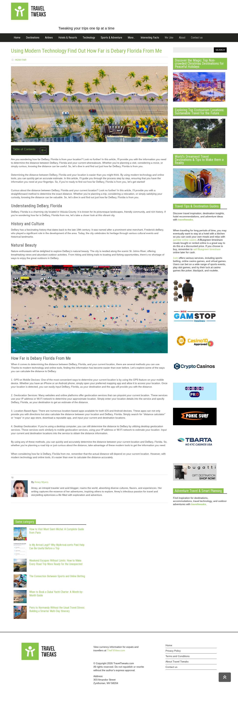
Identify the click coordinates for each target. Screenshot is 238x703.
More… (131, 37)
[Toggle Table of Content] (41, 150)
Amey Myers (41, 482)
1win (175, 258)
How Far (20, 59)
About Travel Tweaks (177, 661)
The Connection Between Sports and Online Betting (57, 576)
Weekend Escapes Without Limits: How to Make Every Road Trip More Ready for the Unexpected (55, 562)
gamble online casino (184, 239)
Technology (89, 37)
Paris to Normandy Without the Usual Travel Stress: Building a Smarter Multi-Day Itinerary (57, 609)
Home (17, 37)
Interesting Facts (150, 37)
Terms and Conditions (178, 656)
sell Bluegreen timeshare (207, 249)
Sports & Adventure (111, 37)
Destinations (32, 37)
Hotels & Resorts (67, 37)
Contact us (197, 37)
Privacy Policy (173, 650)
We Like (169, 37)
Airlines (49, 37)
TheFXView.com (116, 650)
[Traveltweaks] (28, 19)
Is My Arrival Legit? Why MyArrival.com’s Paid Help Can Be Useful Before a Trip (56, 546)
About (182, 37)
